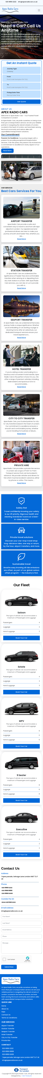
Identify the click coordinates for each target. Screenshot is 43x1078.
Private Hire (6, 1040)
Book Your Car (21, 638)
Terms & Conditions (9, 1018)
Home (4, 1006)
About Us (5, 1009)
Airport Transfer (8, 1026)
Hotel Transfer (7, 1034)
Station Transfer (8, 1029)
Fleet (3, 1012)
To (8, 85)
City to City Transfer (9, 1037)
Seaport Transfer (8, 1032)
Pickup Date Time (13, 92)
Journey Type (12, 69)
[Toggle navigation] (39, 10)
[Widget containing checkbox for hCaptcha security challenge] (16, 959)
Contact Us (6, 1015)
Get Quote (21, 102)
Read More (7, 151)
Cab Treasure (27, 1076)
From (9, 77)
